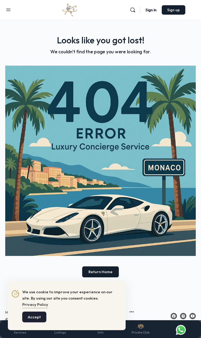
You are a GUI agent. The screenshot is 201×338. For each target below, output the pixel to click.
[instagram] (183, 316)
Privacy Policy (35, 304)
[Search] (132, 10)
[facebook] (174, 316)
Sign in (151, 10)
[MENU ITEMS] (131, 312)
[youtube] (192, 316)
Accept (34, 316)
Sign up (173, 10)
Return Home (100, 271)
